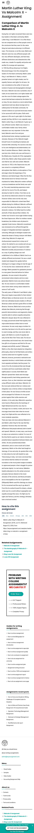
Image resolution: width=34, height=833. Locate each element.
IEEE (26, 516)
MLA (7, 516)
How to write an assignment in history (18, 678)
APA (3, 516)
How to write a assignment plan (17, 664)
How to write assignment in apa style (18, 648)
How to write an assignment (16, 633)
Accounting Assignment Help (12, 779)
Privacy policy (7, 799)
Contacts (5, 792)
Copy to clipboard (8, 527)
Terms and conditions (9, 802)
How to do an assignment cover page (18, 681)
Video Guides (7, 776)
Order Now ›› (16, 594)
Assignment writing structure (16, 667)
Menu (4, 2)
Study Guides (7, 769)
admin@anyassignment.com (10, 757)
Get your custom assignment (17, 828)
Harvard (12, 516)
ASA (23, 516)
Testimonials (7, 795)
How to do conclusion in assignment (18, 655)
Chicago (18, 516)
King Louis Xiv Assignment (13, 554)
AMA (30, 516)
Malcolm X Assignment (11, 546)
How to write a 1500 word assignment (18, 671)
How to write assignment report (17, 674)
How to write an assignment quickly (18, 651)
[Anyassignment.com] (19, 3)
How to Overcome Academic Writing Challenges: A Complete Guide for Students (17, 699)
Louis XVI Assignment (11, 557)
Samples (6, 772)
